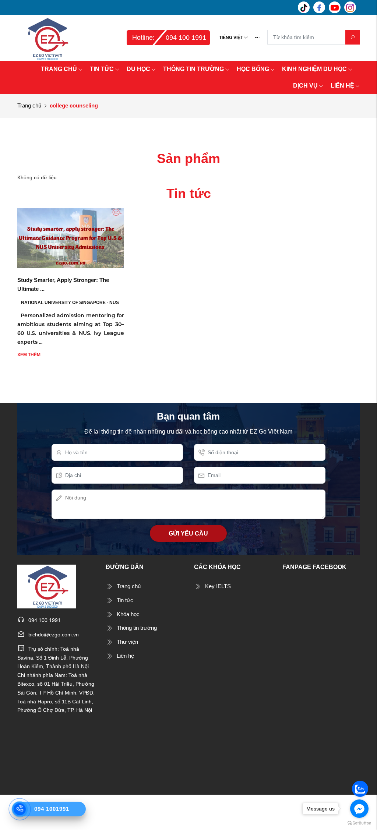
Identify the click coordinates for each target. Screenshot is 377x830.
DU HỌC (138, 69)
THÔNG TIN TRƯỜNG (193, 69)
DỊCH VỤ (305, 85)
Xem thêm (28, 354)
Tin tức (125, 600)
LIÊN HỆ (342, 85)
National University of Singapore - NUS (70, 302)
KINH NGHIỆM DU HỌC (314, 69)
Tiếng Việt (231, 37)
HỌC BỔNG (253, 69)
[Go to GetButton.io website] (359, 822)
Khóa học (128, 614)
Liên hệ (125, 656)
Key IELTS (218, 586)
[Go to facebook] (359, 808)
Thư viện (127, 642)
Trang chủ (29, 105)
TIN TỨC (102, 69)
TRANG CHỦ (59, 69)
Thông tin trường (137, 628)
